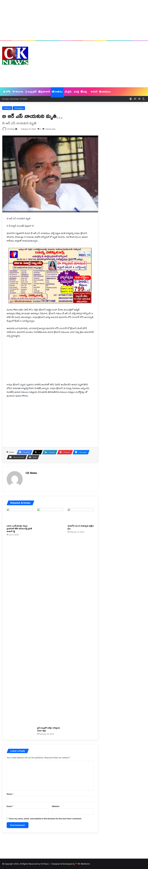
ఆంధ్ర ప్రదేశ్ (31, 91)
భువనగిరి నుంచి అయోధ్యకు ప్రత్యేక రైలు (81, 527)
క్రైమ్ (69, 91)
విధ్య (85, 91)
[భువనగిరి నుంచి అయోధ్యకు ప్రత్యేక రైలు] (81, 515)
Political (7, 108)
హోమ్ (8, 91)
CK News (31, 472)
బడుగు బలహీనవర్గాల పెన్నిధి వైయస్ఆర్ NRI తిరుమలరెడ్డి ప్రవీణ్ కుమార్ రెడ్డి (19, 528)
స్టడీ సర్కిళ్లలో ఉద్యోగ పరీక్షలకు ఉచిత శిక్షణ (48, 729)
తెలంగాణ (19, 91)
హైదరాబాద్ (45, 91)
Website (55, 806)
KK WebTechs (84, 864)
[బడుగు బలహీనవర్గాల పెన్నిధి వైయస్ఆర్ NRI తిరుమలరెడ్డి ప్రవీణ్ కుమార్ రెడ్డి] (20, 515)
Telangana (18, 108)
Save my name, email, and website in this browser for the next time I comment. (45, 818)
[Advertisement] (74, 20)
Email (10, 806)
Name (10, 794)
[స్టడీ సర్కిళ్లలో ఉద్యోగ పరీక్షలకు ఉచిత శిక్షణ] (50, 616)
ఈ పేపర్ (93, 91)
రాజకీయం (58, 91)
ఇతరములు (106, 91)
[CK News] (15, 56)
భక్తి (77, 91)
